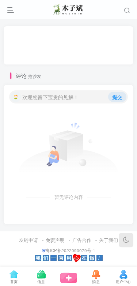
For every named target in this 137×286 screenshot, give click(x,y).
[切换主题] (126, 240)
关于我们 (108, 239)
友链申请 (28, 239)
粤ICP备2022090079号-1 (70, 250)
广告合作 (81, 239)
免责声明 (55, 239)
